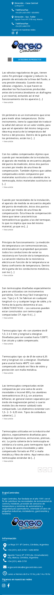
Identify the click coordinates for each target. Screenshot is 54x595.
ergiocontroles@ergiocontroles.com (25, 567)
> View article (7, 102)
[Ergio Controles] (27, 46)
